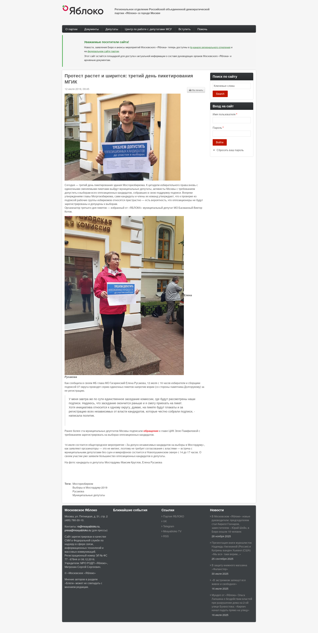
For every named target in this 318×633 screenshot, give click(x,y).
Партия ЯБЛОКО (173, 516)
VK (165, 521)
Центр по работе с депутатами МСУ (148, 29)
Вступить (185, 29)
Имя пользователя (224, 114)
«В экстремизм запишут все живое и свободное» (229, 582)
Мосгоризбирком (83, 484)
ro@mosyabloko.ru (88, 526)
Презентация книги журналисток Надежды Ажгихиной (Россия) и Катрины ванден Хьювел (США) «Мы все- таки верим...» (232, 548)
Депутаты (112, 29)
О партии (71, 29)
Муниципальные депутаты (89, 495)
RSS (166, 536)
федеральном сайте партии (103, 51)
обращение (151, 431)
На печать (197, 90)
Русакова (78, 491)
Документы (91, 29)
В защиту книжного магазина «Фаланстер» (229, 567)
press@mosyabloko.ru (78, 530)
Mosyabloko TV (172, 531)
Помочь (202, 29)
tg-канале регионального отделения (210, 47)
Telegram (168, 526)
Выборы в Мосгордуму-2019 (90, 487)
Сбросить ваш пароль (230, 150)
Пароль (217, 128)
